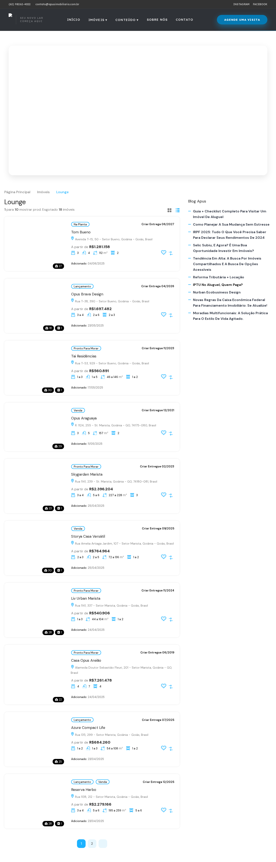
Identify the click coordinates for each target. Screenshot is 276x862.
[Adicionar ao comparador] (170, 253)
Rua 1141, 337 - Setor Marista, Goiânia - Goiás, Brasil (111, 605)
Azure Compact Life (88, 727)
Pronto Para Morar (86, 348)
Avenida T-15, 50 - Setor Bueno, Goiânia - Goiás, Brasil (113, 239)
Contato (184, 20)
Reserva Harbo (83, 789)
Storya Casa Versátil (88, 536)
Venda (78, 410)
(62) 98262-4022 (20, 4)
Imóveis (43, 192)
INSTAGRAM (241, 4)
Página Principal (17, 192)
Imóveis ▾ (97, 20)
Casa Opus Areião (86, 660)
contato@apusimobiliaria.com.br (57, 4)
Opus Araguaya (84, 418)
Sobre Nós (157, 20)
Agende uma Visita (242, 19)
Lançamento (82, 286)
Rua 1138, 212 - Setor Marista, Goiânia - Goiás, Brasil (111, 797)
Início (73, 20)
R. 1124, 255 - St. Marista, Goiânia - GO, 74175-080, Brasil (115, 425)
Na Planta (80, 224)
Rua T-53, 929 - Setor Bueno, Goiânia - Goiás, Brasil (111, 363)
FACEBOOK (260, 4)
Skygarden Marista (86, 474)
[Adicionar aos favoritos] (163, 254)
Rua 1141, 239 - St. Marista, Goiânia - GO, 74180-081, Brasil (115, 481)
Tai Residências (84, 356)
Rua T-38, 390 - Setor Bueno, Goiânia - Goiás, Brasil (111, 301)
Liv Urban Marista (85, 598)
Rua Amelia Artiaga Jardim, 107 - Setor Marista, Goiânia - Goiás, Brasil (124, 543)
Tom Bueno (81, 232)
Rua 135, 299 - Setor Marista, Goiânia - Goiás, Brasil (111, 735)
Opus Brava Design (87, 294)
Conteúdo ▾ (127, 20)
